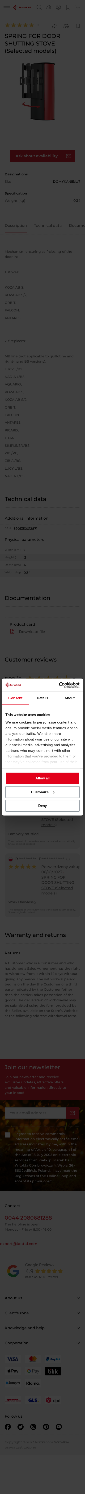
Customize (40, 792)
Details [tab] (42, 698)
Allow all (42, 778)
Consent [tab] (15, 698)
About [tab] (69, 698)
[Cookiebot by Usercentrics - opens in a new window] (60, 685)
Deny (42, 806)
